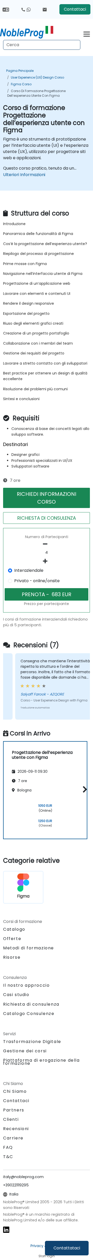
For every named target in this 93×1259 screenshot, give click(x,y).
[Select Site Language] (6, 9)
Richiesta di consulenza (31, 1004)
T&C (8, 1157)
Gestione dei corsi (25, 1051)
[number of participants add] (46, 561)
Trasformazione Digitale (32, 1042)
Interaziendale (28, 570)
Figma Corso (21, 84)
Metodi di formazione (28, 948)
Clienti (11, 1119)
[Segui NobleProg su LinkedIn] (6, 1229)
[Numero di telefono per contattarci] (26, 9)
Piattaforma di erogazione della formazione (41, 1061)
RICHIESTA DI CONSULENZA (46, 518)
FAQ (8, 1147)
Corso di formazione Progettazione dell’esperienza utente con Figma (36, 93)
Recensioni (16, 1129)
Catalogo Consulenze (28, 1014)
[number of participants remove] (46, 544)
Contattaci (75, 9)
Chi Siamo (15, 1091)
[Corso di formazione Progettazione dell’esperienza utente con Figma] (26, 32)
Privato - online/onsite (37, 581)
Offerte (12, 939)
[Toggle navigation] (86, 33)
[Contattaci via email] (44, 9)
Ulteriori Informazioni (24, 175)
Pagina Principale (20, 70)
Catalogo (14, 929)
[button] (83, 789)
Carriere (13, 1138)
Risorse (11, 957)
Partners (13, 1110)
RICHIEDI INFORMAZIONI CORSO (46, 497)
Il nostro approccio (26, 985)
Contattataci (66, 1248)
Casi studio (16, 995)
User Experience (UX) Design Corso (37, 77)
